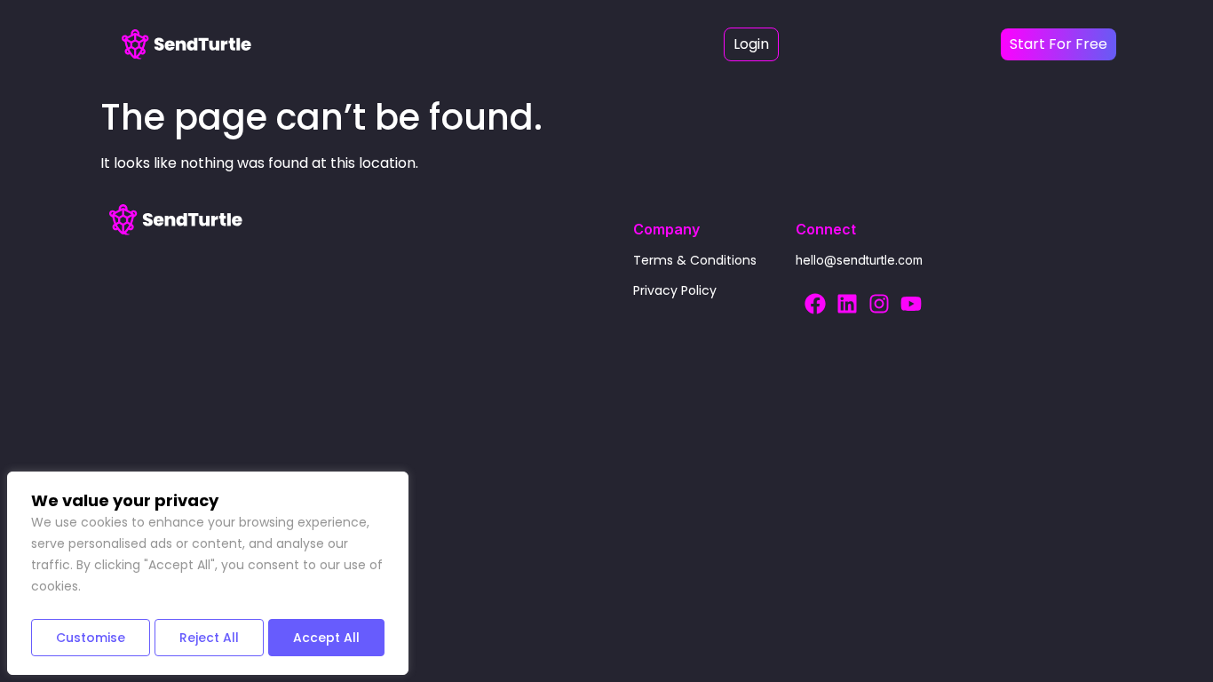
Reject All (209, 637)
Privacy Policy (675, 290)
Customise (90, 637)
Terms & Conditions (695, 260)
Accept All (326, 637)
